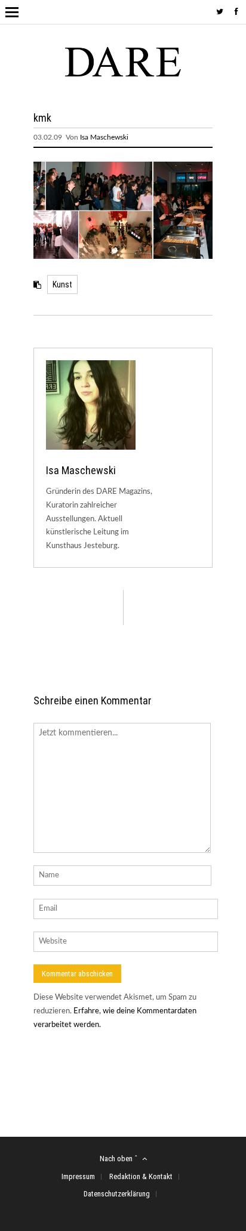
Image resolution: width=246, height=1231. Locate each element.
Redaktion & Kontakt (141, 1176)
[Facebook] (236, 12)
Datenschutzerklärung (117, 1193)
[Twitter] (219, 12)
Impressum (78, 1176)
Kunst (62, 284)
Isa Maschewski (104, 137)
